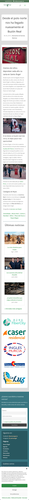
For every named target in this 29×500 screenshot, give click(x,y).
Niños (11, 216)
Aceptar (14, 485)
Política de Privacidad (16, 497)
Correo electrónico (7, 416)
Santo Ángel (6, 444)
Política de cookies (6, 497)
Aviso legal (24, 497)
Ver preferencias (14, 494)
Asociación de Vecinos (18, 35)
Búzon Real (15, 213)
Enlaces (5, 457)
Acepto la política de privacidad (12, 422)
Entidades (6, 449)
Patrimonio (6, 455)
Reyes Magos (14, 218)
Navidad (5, 216)
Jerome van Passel (16, 209)
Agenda (5, 446)
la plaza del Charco (8, 148)
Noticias (14, 38)
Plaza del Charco (20, 216)
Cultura (22, 213)
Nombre (4, 410)
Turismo (5, 451)
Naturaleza (6, 453)
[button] (26, 468)
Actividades (6, 213)
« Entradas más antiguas (13, 309)
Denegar (14, 490)
